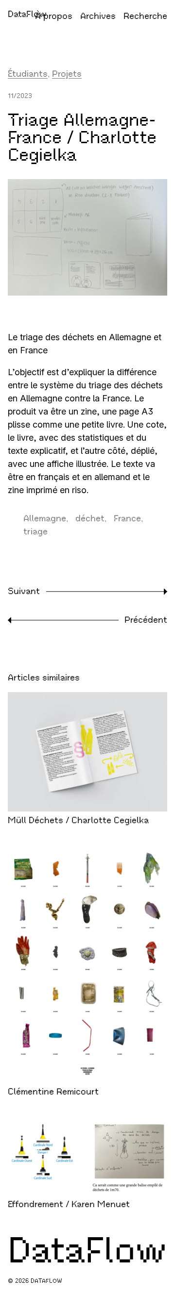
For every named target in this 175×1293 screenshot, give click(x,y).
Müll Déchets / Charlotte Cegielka (78, 820)
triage (35, 531)
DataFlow (27, 14)
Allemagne (44, 518)
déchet (90, 518)
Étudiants (28, 73)
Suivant (24, 591)
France (127, 518)
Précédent (145, 619)
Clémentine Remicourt (53, 1091)
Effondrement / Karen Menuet (69, 1204)
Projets (67, 73)
